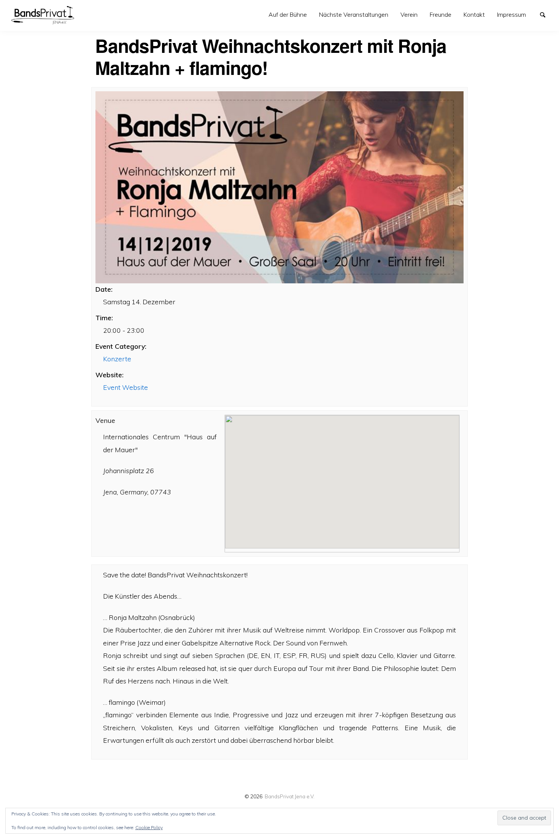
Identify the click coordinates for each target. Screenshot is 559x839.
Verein (409, 14)
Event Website (125, 387)
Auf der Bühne (287, 14)
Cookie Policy (149, 827)
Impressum (511, 14)
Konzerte (117, 358)
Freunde (440, 14)
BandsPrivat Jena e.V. (289, 796)
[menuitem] (287, 14)
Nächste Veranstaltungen (353, 14)
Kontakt (474, 14)
